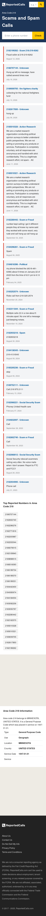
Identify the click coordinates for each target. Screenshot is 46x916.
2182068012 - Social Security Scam (23, 454)
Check (38, 35)
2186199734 (10, 570)
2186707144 (10, 514)
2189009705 (10, 636)
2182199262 (10, 648)
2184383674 (10, 592)
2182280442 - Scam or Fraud (20, 219)
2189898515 (10, 558)
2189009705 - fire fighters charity (22, 88)
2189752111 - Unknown (17, 385)
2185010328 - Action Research (21, 126)
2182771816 (10, 531)
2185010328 (10, 625)
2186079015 (10, 547)
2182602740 (10, 520)
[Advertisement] (23, 680)
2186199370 (10, 575)
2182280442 (10, 614)
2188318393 (10, 564)
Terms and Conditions (12, 852)
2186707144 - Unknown (17, 67)
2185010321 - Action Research (21, 173)
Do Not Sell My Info (11, 843)
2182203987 (10, 536)
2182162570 (10, 620)
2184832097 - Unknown (17, 419)
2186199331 (10, 581)
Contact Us (7, 839)
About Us (6, 835)
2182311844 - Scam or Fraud (20, 308)
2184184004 (10, 597)
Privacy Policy (8, 848)
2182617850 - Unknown (17, 109)
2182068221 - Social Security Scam (23, 402)
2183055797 (10, 609)
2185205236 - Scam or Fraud (20, 367)
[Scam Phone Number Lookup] (13, 5)
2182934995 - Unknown (17, 481)
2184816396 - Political (16, 264)
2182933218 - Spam (15, 332)
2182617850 (10, 642)
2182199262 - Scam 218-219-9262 (22, 50)
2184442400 (10, 586)
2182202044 (10, 542)
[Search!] (41, 4)
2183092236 (10, 603)
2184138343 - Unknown (17, 350)
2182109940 (10, 553)
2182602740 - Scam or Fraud (20, 437)
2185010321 (10, 631)
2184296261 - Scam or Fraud (20, 246)
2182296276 (10, 525)
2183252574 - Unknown (17, 291)
